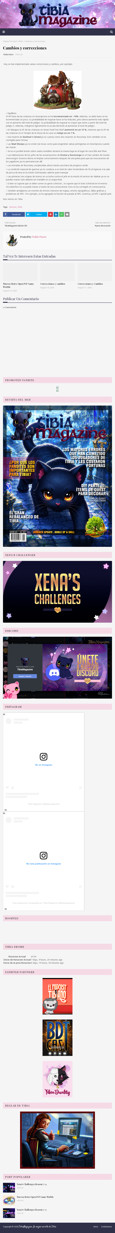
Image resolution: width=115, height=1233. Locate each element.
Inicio (95, 1226)
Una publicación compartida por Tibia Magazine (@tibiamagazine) (43, 903)
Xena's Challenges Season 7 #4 (31, 1184)
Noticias (12, 207)
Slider (20, 41)
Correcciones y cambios (52, 283)
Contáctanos (106, 1226)
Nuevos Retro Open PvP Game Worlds (18, 285)
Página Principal (10, 41)
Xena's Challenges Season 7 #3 (31, 1209)
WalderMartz (8, 54)
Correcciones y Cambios (90, 283)
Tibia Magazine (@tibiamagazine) (43, 804)
